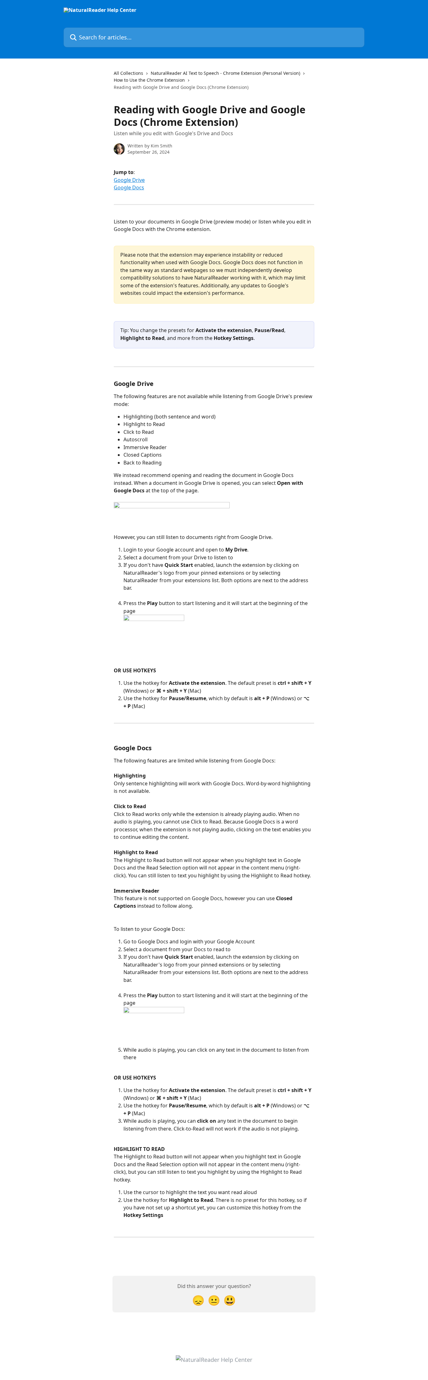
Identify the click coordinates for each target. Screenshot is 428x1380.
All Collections (128, 73)
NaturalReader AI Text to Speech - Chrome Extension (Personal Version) (225, 73)
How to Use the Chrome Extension (149, 80)
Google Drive (129, 180)
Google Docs (129, 187)
